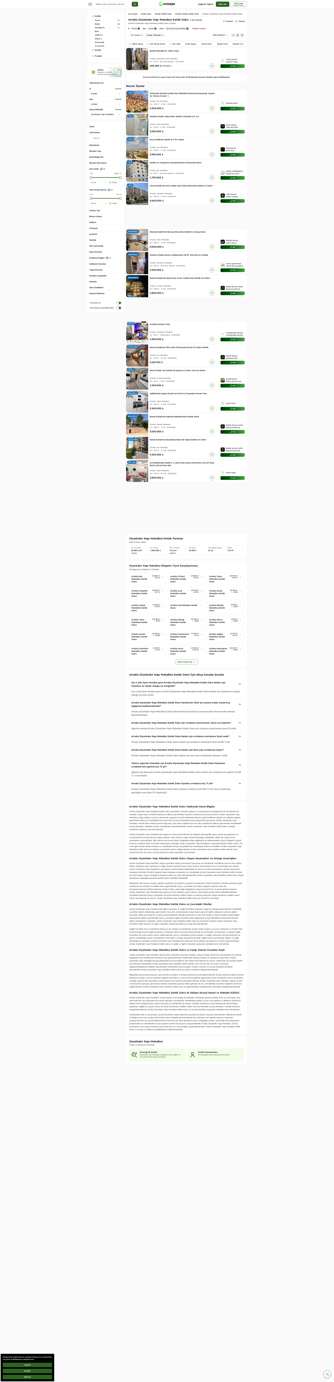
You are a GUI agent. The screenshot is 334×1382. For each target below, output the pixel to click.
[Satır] (233, 35)
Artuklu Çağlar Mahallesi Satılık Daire (217, 637)
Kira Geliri (176, 44)
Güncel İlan (206, 44)
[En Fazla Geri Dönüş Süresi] (120, 198)
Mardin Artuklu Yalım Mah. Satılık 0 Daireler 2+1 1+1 (174, 116)
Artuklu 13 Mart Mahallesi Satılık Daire (178, 579)
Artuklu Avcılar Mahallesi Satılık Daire (139, 637)
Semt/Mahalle (96, 109)
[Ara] (135, 4)
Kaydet (229, 21)
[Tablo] (242, 35)
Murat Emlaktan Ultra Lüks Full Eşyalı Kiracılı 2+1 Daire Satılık (179, 347)
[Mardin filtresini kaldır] (138, 28)
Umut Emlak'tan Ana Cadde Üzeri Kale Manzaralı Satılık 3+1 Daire (181, 186)
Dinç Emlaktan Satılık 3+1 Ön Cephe (167, 139)
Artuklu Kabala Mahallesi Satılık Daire (217, 608)
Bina (97, 31)
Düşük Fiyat (222, 44)
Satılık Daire (146, 14)
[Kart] (237, 35)
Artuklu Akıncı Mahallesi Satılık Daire (217, 622)
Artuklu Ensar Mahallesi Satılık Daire (178, 651)
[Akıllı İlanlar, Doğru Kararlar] (167, 4)
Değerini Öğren (205, 4)
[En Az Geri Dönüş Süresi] (91, 198)
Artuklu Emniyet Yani (160, 324)
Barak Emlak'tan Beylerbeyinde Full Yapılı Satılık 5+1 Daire (178, 440)
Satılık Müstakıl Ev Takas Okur (164, 51)
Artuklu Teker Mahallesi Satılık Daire (139, 622)
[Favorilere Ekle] (212, 65)
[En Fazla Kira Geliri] (120, 177)
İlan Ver (223, 4)
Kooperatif (99, 46)
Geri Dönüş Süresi (157, 44)
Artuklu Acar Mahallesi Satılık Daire (178, 593)
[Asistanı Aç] (327, 1374)
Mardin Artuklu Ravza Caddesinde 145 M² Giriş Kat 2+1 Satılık (179, 255)
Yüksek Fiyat (238, 44)
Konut (97, 20)
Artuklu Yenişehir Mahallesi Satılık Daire (140, 593)
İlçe (91, 99)
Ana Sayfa (132, 14)
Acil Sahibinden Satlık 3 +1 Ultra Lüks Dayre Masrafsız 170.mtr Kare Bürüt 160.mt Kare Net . (182, 464)
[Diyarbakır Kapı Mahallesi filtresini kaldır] (187, 28)
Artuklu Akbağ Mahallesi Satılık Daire (178, 622)
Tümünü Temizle (199, 29)
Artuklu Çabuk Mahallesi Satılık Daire (139, 608)
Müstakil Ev (100, 27)
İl (90, 89)
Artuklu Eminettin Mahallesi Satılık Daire (140, 651)
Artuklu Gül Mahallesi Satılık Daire (183, 606)
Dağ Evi (98, 39)
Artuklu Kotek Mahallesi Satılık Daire (217, 593)
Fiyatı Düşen (190, 44)
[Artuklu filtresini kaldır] (155, 28)
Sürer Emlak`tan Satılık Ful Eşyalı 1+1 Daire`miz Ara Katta (177, 370)
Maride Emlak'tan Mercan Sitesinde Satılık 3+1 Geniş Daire (178, 232)
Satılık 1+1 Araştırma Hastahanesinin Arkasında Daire (175, 162)
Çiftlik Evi (99, 35)
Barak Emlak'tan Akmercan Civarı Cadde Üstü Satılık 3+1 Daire (180, 278)
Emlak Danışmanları (207, 1052)
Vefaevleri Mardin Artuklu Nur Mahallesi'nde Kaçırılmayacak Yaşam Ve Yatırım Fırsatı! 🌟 (182, 94)
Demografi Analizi (148, 1052)
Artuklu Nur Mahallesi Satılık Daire (139, 579)
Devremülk (99, 42)
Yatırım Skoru (137, 44)
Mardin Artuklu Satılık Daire (187, 14)
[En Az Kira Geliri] (91, 177)
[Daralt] (93, 20)
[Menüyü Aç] (90, 4)
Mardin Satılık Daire (163, 14)
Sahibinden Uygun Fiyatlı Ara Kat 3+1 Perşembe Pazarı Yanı (178, 393)
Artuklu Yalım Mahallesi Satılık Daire (217, 579)
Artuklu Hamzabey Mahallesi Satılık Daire (218, 651)
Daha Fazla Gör (185, 662)
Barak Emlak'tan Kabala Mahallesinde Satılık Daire (174, 416)
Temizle (118, 89)
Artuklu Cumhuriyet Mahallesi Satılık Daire (179, 637)
